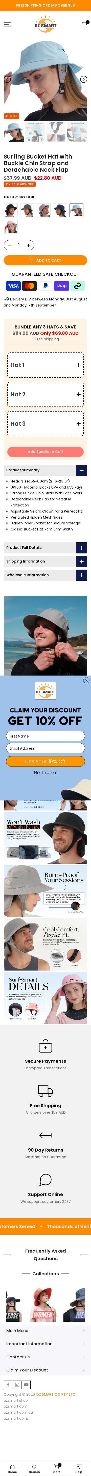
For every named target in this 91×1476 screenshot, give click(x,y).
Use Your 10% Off (45, 761)
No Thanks (45, 773)
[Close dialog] (86, 680)
